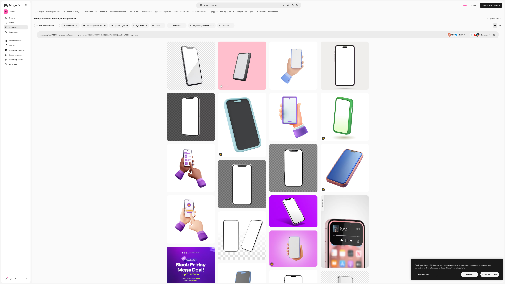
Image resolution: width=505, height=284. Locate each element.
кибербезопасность (118, 11)
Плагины (484, 35)
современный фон (245, 11)
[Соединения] (6, 279)
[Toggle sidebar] (26, 5)
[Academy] (10, 279)
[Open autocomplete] (199, 5)
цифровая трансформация (222, 11)
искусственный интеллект (96, 11)
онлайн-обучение (200, 11)
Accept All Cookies (490, 274)
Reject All (470, 274)
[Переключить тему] (15, 279)
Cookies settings (422, 274)
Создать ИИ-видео (74, 11)
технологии (147, 11)
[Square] (500, 25)
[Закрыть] (494, 34)
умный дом (134, 11)
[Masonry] (495, 25)
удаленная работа (163, 11)
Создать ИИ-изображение (48, 11)
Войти (473, 5)
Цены (464, 5)
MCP (461, 35)
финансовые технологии (267, 11)
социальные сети (181, 11)
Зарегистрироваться (491, 5)
